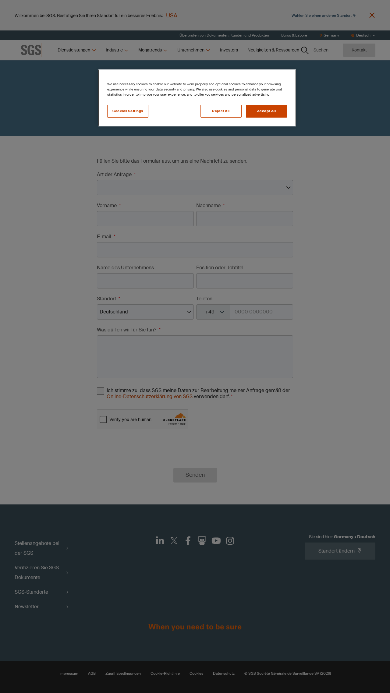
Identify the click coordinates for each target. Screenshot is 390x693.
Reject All (221, 111)
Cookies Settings (127, 111)
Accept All (266, 111)
